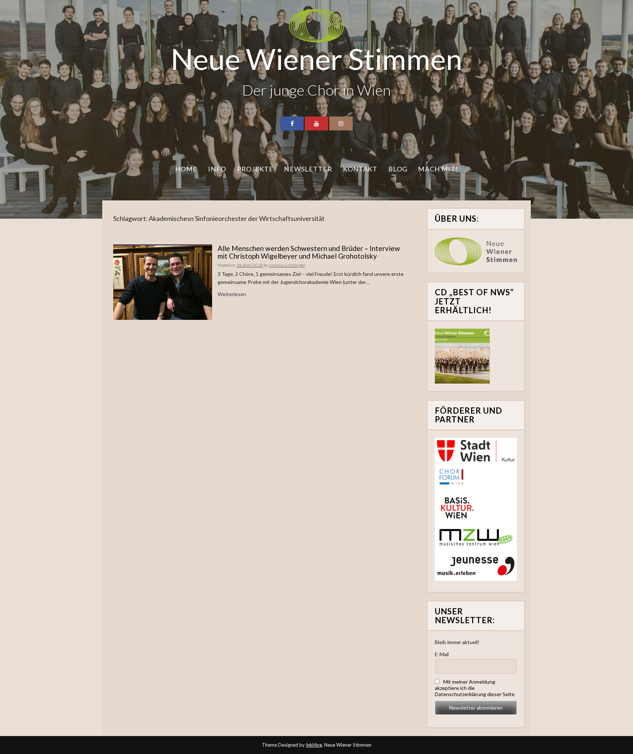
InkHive (314, 745)
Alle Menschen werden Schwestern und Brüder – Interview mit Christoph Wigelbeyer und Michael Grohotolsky (309, 252)
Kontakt (360, 169)
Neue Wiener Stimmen (316, 58)
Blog (398, 169)
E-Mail (442, 654)
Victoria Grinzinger (287, 265)
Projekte (255, 169)
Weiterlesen (232, 294)
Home (186, 169)
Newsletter (308, 169)
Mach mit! (438, 169)
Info (217, 169)
